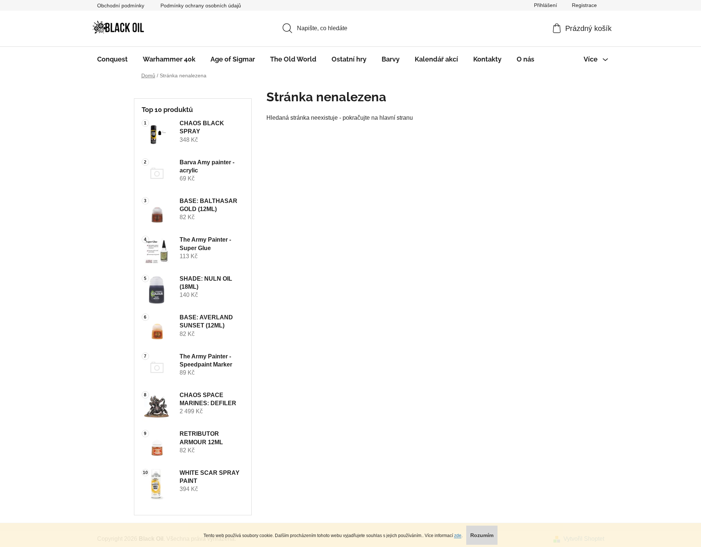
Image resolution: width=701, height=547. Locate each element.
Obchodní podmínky (120, 5)
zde (457, 535)
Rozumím (481, 535)
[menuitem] (112, 59)
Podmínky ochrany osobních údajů (200, 5)
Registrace (584, 5)
